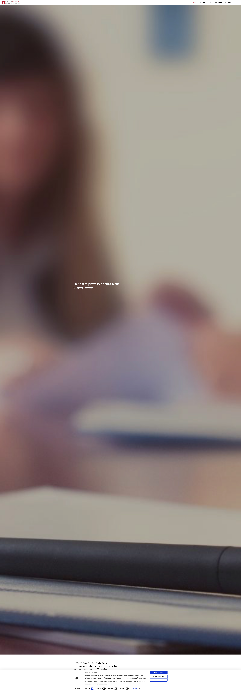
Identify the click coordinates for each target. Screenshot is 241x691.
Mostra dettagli (134, 688)
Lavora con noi (218, 2)
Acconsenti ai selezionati (158, 676)
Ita (234, 2)
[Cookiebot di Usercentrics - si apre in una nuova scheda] (76, 688)
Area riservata (227, 2)
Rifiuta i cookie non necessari (158, 680)
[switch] (104, 688)
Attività (195, 2)
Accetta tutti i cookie (158, 672)
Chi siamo (202, 2)
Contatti (209, 2)
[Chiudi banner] (170, 671)
